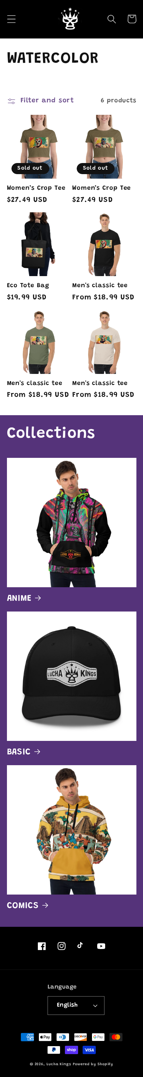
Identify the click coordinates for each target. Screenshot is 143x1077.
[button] (11, 19)
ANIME (19, 598)
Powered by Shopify (93, 1064)
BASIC (19, 752)
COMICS (23, 906)
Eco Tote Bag (28, 286)
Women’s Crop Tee (36, 188)
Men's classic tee (100, 286)
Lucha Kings (59, 1064)
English (67, 1005)
